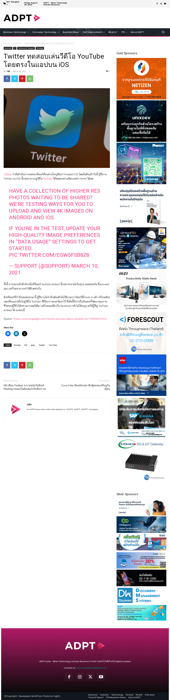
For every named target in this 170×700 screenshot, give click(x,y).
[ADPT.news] (22, 18)
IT (14, 48)
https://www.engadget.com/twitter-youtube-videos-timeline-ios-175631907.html (60, 318)
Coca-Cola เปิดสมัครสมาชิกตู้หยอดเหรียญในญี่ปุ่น (85, 387)
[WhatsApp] (30, 78)
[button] (163, 32)
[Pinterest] (22, 78)
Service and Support (26, 48)
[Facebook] (157, 4)
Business (17, 43)
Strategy (40, 48)
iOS (25, 345)
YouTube (47, 178)
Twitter (8, 174)
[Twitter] (161, 4)
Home (6, 43)
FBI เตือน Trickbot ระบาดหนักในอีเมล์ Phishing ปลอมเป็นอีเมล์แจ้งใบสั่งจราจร (25, 387)
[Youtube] (165, 4)
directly (17, 345)
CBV (8, 71)
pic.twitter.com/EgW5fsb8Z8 (49, 255)
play (33, 345)
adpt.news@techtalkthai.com (91, 668)
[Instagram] (80, 677)
